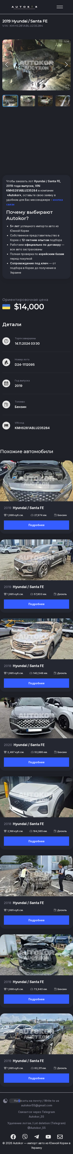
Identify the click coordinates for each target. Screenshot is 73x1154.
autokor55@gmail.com (36, 1105)
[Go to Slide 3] (45, 101)
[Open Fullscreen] (67, 86)
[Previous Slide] (6, 65)
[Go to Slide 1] (10, 101)
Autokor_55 (36, 1116)
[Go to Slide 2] (28, 101)
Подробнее (36, 525)
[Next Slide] (66, 65)
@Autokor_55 (36, 1127)
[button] (36, 64)
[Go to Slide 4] (63, 101)
